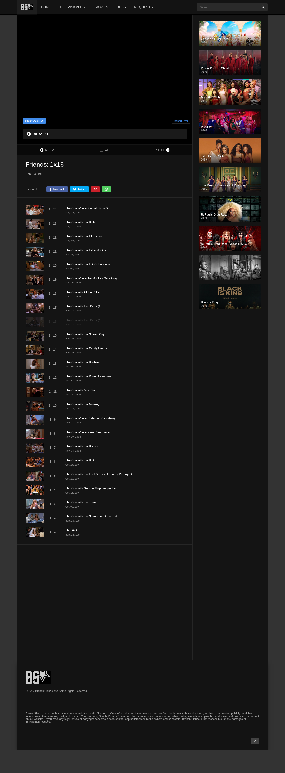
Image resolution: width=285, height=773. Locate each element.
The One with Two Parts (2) (83, 306)
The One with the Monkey (82, 404)
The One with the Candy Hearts (86, 348)
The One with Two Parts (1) (83, 320)
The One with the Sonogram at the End (91, 516)
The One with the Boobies (82, 362)
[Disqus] (105, 602)
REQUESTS (143, 7)
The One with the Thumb (81, 502)
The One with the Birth (80, 222)
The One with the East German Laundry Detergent (98, 474)
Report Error (181, 121)
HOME (46, 7)
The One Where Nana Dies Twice (87, 432)
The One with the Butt (79, 460)
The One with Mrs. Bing (80, 390)
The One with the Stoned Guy (85, 334)
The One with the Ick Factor (83, 236)
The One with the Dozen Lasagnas (88, 376)
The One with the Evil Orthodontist (88, 264)
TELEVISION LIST (73, 7)
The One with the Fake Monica (85, 250)
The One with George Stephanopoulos (90, 488)
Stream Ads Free (34, 120)
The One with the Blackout (82, 446)
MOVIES (101, 7)
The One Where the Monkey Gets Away (91, 278)
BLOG (121, 7)
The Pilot (71, 530)
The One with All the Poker (82, 292)
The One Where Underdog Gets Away (90, 418)
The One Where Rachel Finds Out (87, 208)
